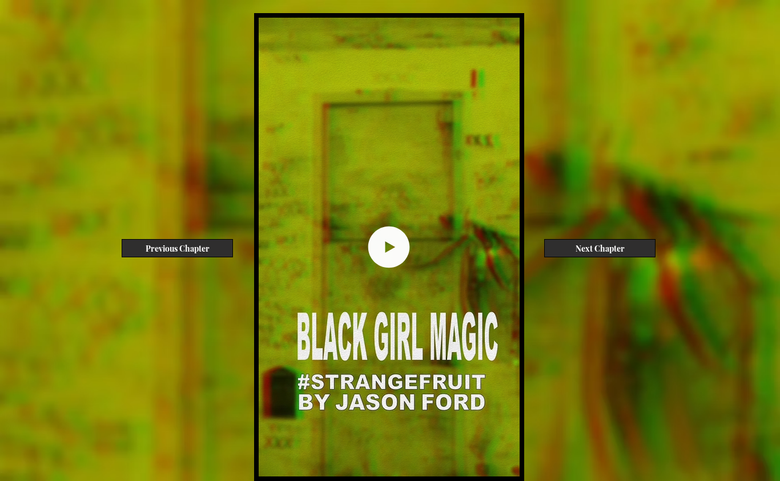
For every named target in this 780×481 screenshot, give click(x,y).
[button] (505, 463)
